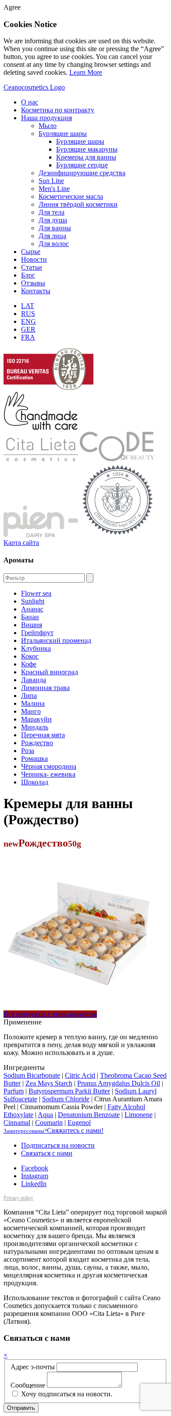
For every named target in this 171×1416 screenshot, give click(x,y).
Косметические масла (71, 196)
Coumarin (49, 1122)
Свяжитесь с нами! (53, 1130)
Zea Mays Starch (48, 1083)
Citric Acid (80, 1075)
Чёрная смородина (48, 766)
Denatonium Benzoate (89, 1114)
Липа (29, 695)
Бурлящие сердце (82, 165)
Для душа (53, 220)
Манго (31, 711)
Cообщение (28, 1385)
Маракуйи (36, 719)
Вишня (31, 624)
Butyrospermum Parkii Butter (69, 1091)
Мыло (48, 125)
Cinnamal (17, 1122)
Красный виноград (49, 672)
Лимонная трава (45, 687)
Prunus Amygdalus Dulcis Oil (118, 1083)
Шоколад (34, 782)
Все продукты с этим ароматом (50, 1014)
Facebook (34, 1168)
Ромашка (34, 758)
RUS (28, 313)
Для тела (51, 212)
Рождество (37, 742)
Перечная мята (43, 735)
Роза (27, 750)
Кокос (30, 656)
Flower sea (36, 593)
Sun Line (51, 180)
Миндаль (34, 727)
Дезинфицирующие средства (82, 173)
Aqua (45, 1114)
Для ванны (55, 228)
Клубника (36, 648)
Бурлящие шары (63, 133)
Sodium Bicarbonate (32, 1075)
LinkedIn (33, 1183)
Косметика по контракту (57, 110)
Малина (33, 703)
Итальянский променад (56, 640)
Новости (34, 259)
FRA (28, 337)
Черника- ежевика (48, 774)
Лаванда (33, 680)
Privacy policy (18, 1198)
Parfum (14, 1091)
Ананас (32, 609)
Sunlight (32, 601)
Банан (30, 617)
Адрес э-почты (33, 1367)
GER (28, 329)
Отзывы (33, 283)
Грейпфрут (37, 632)
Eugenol (79, 1122)
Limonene (139, 1114)
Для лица (52, 235)
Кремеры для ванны (86, 157)
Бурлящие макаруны (87, 149)
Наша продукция (46, 117)
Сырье (30, 251)
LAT (27, 305)
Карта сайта (21, 542)
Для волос (54, 243)
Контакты (35, 291)
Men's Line (54, 188)
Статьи (31, 267)
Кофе (28, 664)
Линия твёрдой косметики (78, 204)
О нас (29, 102)
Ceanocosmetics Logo (34, 87)
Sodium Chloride (65, 1099)
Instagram (34, 1176)
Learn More (85, 72)
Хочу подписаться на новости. (65, 1394)
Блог (28, 275)
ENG (28, 321)
